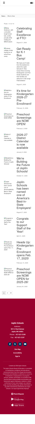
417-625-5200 (20, 334)
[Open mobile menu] (4, 3)
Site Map (17, 349)
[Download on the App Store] (17, 405)
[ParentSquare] (17, 393)
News (3, 16)
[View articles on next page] (11, 293)
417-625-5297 (19, 337)
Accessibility (17, 353)
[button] (31, 3)
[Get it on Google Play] (17, 399)
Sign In (17, 356)
